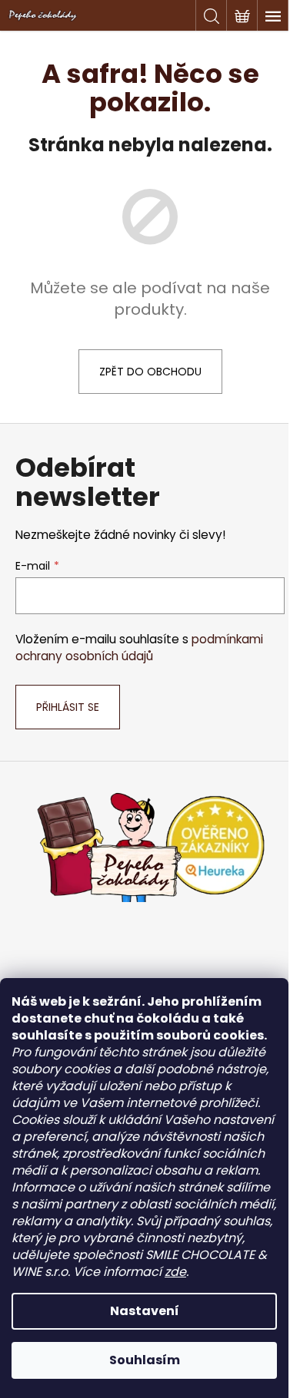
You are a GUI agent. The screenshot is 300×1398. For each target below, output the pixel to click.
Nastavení (144, 1311)
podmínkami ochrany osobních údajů (139, 647)
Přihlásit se (67, 707)
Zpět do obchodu (150, 371)
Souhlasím (144, 1360)
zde (175, 1272)
